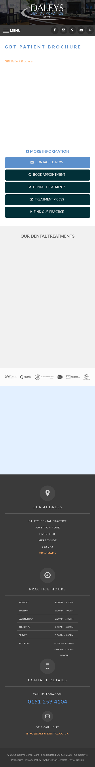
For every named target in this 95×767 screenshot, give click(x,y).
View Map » (47, 553)
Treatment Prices (49, 199)
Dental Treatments (49, 187)
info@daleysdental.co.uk (47, 733)
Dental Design (76, 760)
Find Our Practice (48, 212)
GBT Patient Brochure (18, 61)
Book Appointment (48, 174)
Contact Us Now (49, 162)
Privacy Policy (33, 760)
